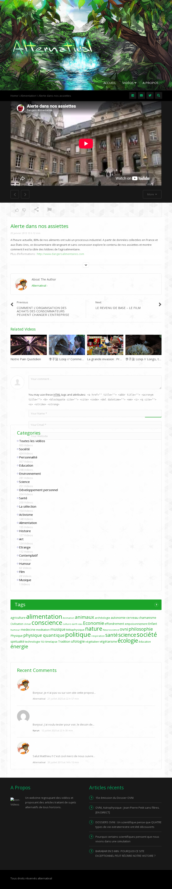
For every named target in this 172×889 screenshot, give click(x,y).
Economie (93, 623)
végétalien (92, 641)
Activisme (26, 514)
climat (27, 624)
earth (75, 624)
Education (26, 465)
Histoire (25, 531)
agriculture (18, 618)
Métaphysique (75, 630)
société (147, 634)
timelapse (51, 641)
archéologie (102, 618)
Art (21, 539)
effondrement (114, 624)
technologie (32, 641)
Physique (16, 636)
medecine (28, 629)
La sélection (27, 506)
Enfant (152, 624)
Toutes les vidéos (32, 441)
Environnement (30, 473)
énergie (19, 646)
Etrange (25, 547)
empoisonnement (136, 624)
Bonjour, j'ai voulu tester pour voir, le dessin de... (63, 724)
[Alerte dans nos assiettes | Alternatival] (52, 47)
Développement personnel (38, 490)
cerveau (132, 617)
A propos (150, 83)
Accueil (109, 83)
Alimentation (28, 523)
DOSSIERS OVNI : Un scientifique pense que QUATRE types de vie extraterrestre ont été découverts (128, 824)
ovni (124, 629)
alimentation (44, 616)
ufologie (78, 641)
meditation (43, 630)
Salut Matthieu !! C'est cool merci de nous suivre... (64, 756)
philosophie (141, 629)
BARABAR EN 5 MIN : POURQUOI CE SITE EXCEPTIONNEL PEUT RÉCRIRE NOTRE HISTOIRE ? (125, 853)
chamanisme (147, 618)
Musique (25, 580)
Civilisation (16, 624)
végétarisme (108, 641)
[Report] (49, 210)
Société (24, 449)
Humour (25, 563)
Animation (68, 617)
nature (93, 628)
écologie (128, 640)
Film (22, 572)
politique (78, 634)
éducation (145, 641)
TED (43, 641)
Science (24, 482)
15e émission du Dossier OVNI (114, 798)
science (127, 634)
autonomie (118, 618)
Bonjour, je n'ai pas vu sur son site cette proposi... (64, 693)
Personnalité (28, 457)
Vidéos (128, 83)
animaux (84, 617)
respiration (98, 635)
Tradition (64, 641)
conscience (46, 623)
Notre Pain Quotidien (25, 359)
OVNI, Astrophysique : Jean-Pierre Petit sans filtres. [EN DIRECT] (127, 810)
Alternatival (39, 285)
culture (67, 624)
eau (80, 624)
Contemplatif (28, 555)
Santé (23, 498)
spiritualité (17, 641)
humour (15, 629)
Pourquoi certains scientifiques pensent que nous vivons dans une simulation (127, 839)
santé (111, 635)
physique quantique (44, 635)
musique (57, 629)
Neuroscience (111, 629)
